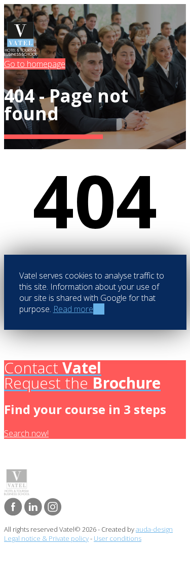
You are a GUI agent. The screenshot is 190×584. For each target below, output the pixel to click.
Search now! (26, 433)
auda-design (154, 529)
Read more (73, 309)
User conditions (117, 538)
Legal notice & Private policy (46, 538)
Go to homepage (34, 64)
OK (98, 309)
